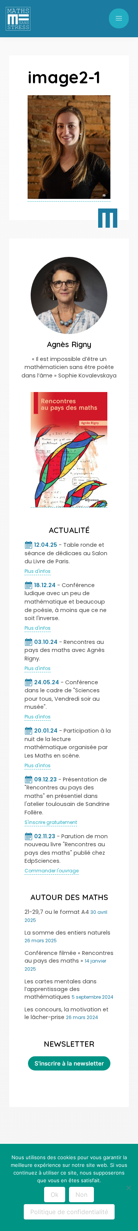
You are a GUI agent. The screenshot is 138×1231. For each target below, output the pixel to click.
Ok (55, 1194)
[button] (119, 18)
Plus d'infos (38, 571)
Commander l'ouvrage (52, 870)
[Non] (128, 1187)
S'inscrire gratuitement (51, 822)
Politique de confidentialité (69, 1212)
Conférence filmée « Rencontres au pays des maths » (69, 957)
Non (81, 1194)
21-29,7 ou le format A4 (57, 912)
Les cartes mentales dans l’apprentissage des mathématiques (61, 989)
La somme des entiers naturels (67, 932)
